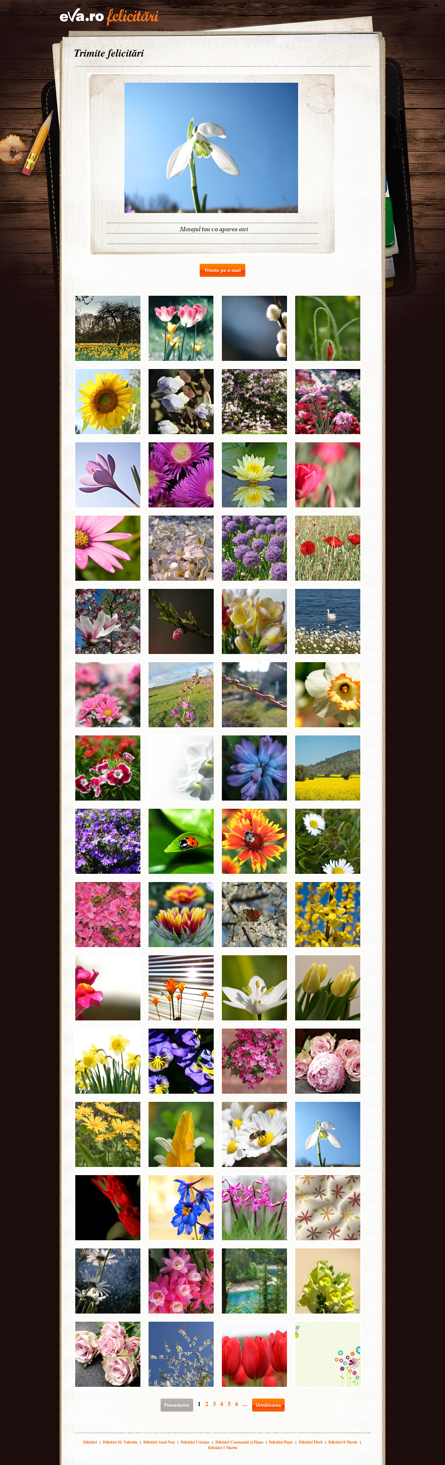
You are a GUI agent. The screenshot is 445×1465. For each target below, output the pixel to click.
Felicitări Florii (311, 1442)
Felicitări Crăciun (195, 1442)
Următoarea (268, 1405)
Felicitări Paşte (281, 1442)
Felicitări (90, 1442)
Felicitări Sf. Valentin (120, 1442)
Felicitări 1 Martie (222, 1447)
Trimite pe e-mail (222, 270)
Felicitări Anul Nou (159, 1442)
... (245, 1404)
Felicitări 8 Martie (342, 1442)
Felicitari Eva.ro (109, 17)
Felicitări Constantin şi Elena (239, 1442)
